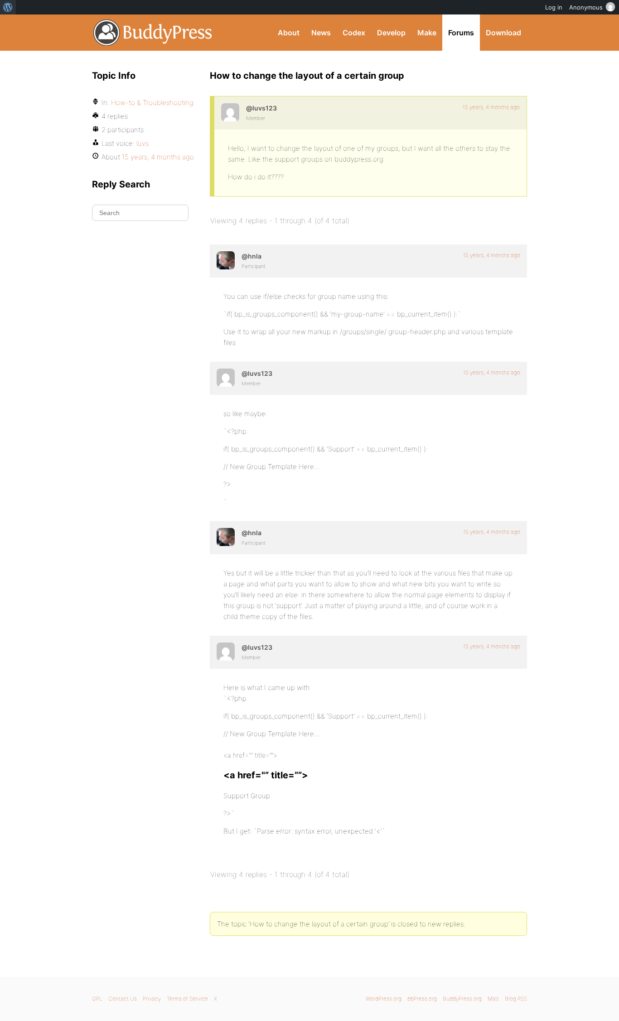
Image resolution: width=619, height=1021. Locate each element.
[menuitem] (8, 7)
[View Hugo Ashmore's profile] (226, 260)
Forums (461, 32)
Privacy (152, 998)
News (321, 32)
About (289, 32)
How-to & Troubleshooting (152, 102)
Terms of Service (187, 998)
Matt (493, 998)
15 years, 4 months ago (491, 107)
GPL (97, 998)
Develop (391, 32)
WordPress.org (383, 998)
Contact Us (122, 998)
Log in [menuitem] (553, 7)
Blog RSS (516, 998)
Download (503, 32)
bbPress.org (422, 998)
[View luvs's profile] (230, 112)
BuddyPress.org (153, 32)
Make (426, 32)
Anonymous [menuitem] (586, 7)
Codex (354, 32)
